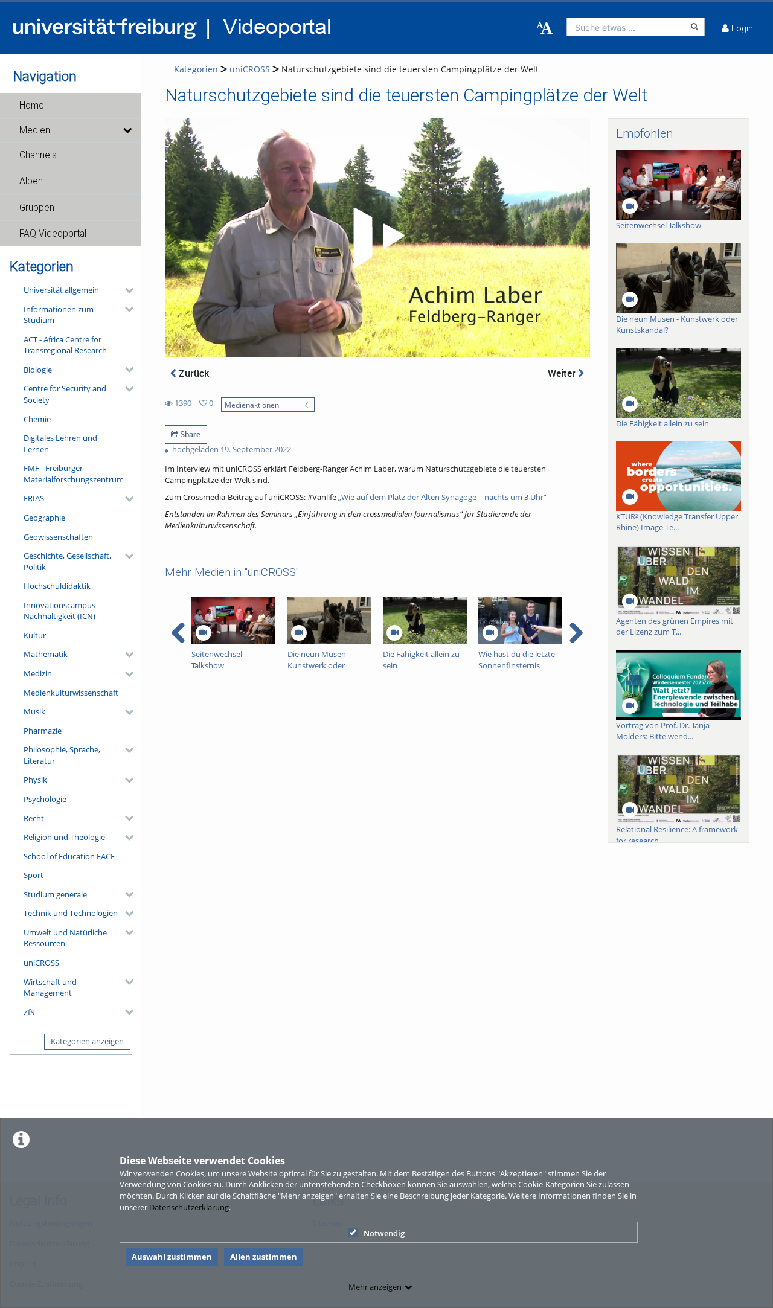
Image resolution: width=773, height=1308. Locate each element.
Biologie (38, 369)
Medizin (38, 673)
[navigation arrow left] (178, 633)
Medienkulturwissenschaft (71, 692)
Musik (34, 711)
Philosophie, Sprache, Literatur (62, 755)
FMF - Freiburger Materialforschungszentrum (74, 474)
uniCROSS (41, 962)
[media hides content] (127, 130)
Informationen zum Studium (59, 315)
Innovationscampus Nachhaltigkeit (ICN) (59, 611)
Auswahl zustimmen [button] (172, 1256)
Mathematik (46, 654)
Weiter (563, 373)
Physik (35, 779)
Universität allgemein (61, 289)
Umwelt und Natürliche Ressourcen (65, 938)
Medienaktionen (252, 404)
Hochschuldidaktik (57, 585)
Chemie (37, 419)
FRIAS (34, 498)
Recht (34, 818)
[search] (625, 27)
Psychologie (45, 798)
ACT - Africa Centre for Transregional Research (65, 345)
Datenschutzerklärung (189, 1207)
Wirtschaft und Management (50, 987)
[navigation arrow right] (575, 633)
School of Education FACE (69, 856)
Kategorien (196, 69)
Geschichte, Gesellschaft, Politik (67, 561)
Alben (31, 181)
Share (189, 434)
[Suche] (695, 27)
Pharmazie (43, 730)
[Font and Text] (544, 28)
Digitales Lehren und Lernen (60, 443)
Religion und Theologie (64, 837)
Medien (34, 130)
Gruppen (36, 207)
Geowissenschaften (58, 536)
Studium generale (55, 894)
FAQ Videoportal (52, 233)
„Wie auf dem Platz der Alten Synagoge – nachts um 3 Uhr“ (442, 497)
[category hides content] (126, 290)
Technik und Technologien (71, 913)
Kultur (35, 635)
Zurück (192, 373)
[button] (70, 105)
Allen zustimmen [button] (263, 1256)
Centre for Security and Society (65, 394)
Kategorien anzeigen (87, 1041)
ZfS (29, 1012)
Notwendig (384, 1233)
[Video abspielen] (377, 238)
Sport (33, 875)
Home (31, 105)
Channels (38, 155)
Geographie (44, 517)
